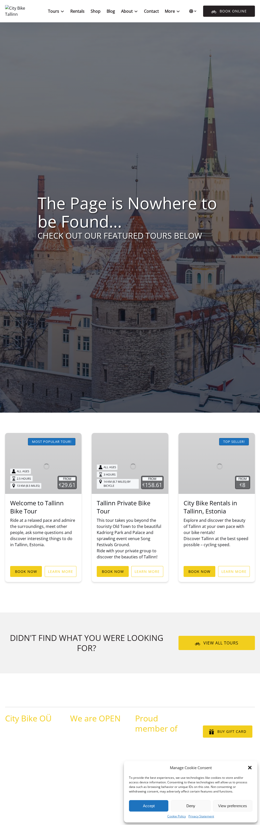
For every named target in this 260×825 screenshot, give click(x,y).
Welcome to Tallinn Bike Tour (37, 507)
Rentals (77, 11)
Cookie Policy (176, 816)
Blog (111, 11)
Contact (151, 11)
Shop (96, 11)
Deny (190, 806)
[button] (249, 767)
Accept (149, 806)
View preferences (232, 806)
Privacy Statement (201, 816)
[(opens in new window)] (162, 743)
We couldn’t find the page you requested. (55, 697)
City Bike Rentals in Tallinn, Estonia (210, 507)
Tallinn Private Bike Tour (123, 507)
